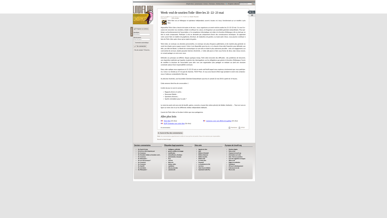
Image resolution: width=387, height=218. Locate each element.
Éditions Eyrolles (202, 156)
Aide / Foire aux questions (235, 156)
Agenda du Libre (202, 149)
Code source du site (234, 168)
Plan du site (232, 169)
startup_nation (172, 164)
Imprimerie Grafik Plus (204, 169)
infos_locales (175, 18)
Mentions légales (233, 149)
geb (167, 16)
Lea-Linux (201, 166)
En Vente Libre (202, 160)
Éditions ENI (201, 158)
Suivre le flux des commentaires (171, 133)
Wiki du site (232, 160)
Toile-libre (167, 121)
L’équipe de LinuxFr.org (235, 153)
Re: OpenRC (141, 166)
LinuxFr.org (143, 14)
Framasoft (201, 162)
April (199, 151)
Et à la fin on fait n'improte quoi (146, 151)
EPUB (242, 127)
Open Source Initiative (204, 168)
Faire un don (232, 151)
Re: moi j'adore (142, 168)
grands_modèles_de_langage (175, 151)
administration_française (174, 156)
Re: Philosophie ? (142, 158)
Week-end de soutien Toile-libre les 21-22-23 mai (192, 12)
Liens (205, 4)
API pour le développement (236, 166)
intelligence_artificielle (174, 149)
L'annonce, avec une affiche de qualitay (218, 121)
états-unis (170, 162)
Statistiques (232, 164)
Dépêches (190, 4)
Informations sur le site (235, 155)
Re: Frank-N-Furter (143, 149)
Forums (212, 4)
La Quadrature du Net (204, 164)
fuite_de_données (173, 168)
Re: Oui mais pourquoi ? (144, 160)
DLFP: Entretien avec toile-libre (174, 123)
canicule (170, 160)
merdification (171, 153)
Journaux (198, 4)
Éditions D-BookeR (203, 153)
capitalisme (171, 166)
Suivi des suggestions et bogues (237, 158)
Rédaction (220, 4)
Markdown (234, 127)
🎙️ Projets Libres (232, 4)
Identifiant (136, 32)
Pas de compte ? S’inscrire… (142, 50)
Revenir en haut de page (164, 139)
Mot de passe (137, 37)
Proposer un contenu (142, 28)
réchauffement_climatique (175, 155)
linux (169, 158)
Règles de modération (234, 162)
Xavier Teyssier (194, 16)
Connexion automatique (142, 42)
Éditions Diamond (203, 155)
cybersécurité (171, 169)
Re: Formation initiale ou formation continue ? (150, 155)
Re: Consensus (142, 153)
